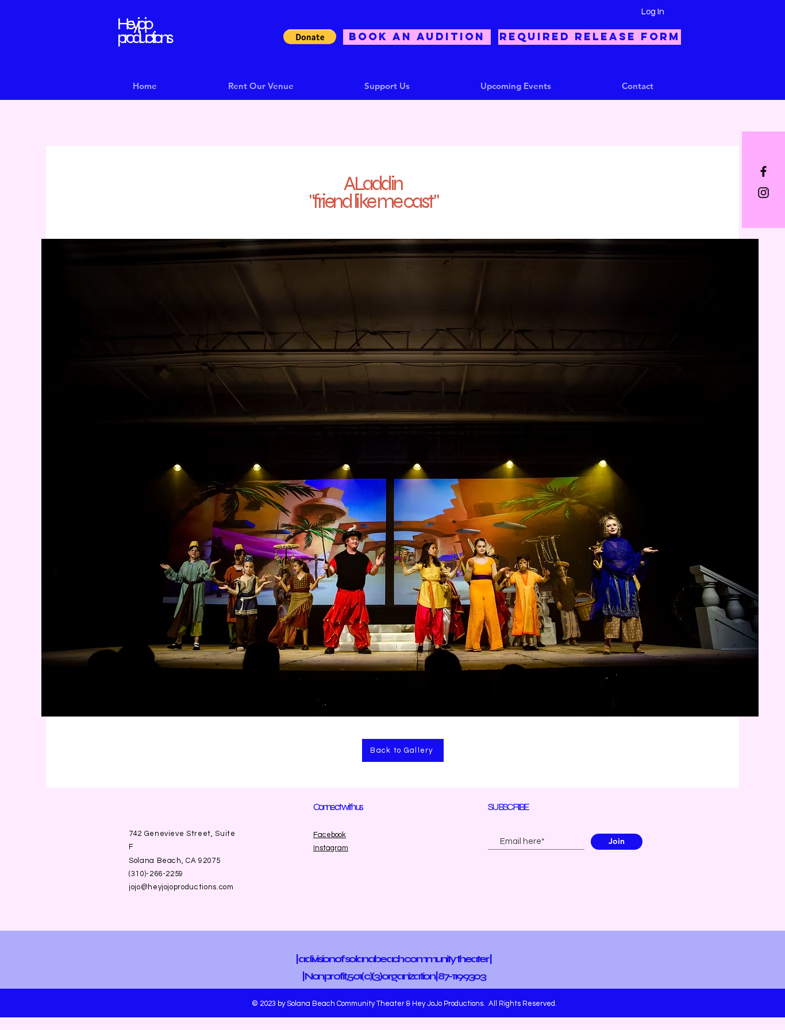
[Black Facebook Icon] (763, 171)
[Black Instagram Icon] (763, 192)
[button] (309, 36)
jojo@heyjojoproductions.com (181, 887)
